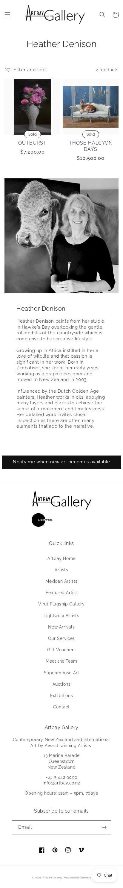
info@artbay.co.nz (61, 783)
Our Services (61, 638)
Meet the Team (61, 661)
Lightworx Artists (61, 615)
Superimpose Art (61, 672)
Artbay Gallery (53, 877)
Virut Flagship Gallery (61, 604)
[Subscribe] (104, 827)
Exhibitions (61, 695)
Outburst (32, 143)
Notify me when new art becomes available (61, 462)
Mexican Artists (61, 581)
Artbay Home (61, 558)
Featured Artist (61, 592)
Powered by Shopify (77, 877)
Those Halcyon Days (91, 146)
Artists (61, 569)
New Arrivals (61, 627)
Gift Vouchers (61, 649)
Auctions (62, 684)
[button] (7, 14)
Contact (61, 707)
